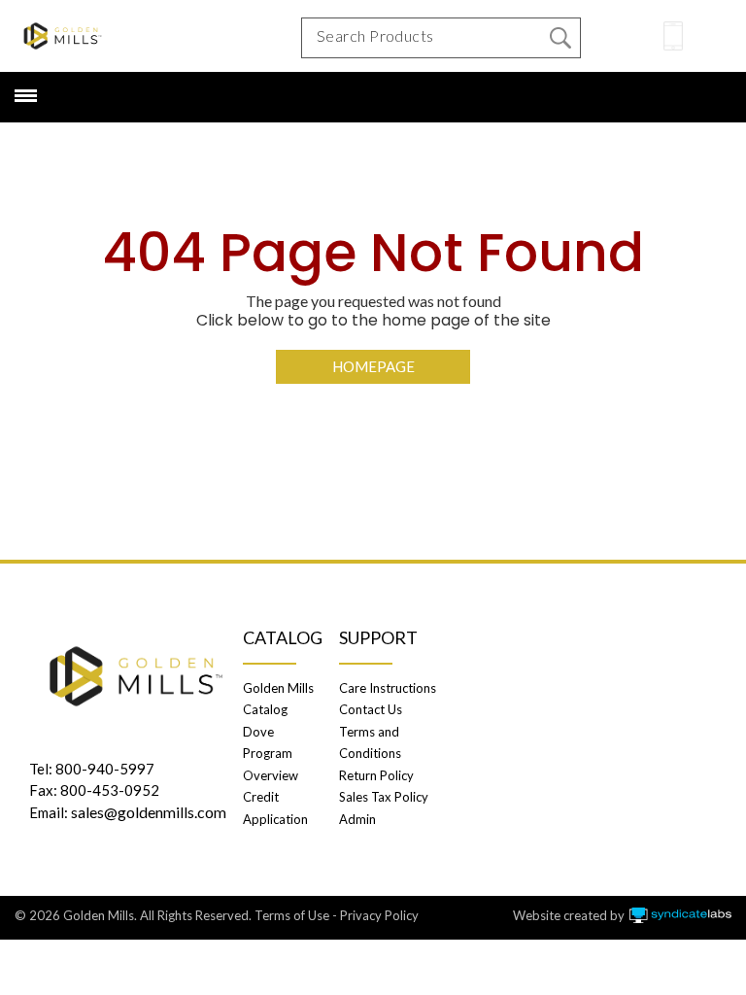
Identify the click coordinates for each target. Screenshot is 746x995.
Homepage (373, 366)
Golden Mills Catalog (278, 698)
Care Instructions (387, 688)
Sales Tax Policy (383, 797)
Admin (357, 819)
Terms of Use (291, 915)
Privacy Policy (379, 915)
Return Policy (376, 775)
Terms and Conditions (370, 742)
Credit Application (275, 807)
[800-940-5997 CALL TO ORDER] (673, 36)
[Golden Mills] (63, 36)
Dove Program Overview (270, 753)
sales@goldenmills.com (148, 812)
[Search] (560, 37)
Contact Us (370, 709)
